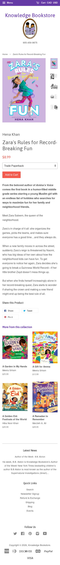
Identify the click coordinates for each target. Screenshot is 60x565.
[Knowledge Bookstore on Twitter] (15, 534)
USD (55, 2)
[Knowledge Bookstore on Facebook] (22, 534)
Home (5, 54)
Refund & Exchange (30, 497)
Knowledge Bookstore (30, 15)
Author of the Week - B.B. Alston (30, 456)
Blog (30, 506)
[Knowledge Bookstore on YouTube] (45, 534)
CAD (49, 2)
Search (30, 489)
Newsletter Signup (30, 493)
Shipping (30, 502)
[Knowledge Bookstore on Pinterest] (30, 534)
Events (30, 510)
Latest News (30, 450)
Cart (43, 2)
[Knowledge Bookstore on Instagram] (37, 534)
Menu (9, 2)
